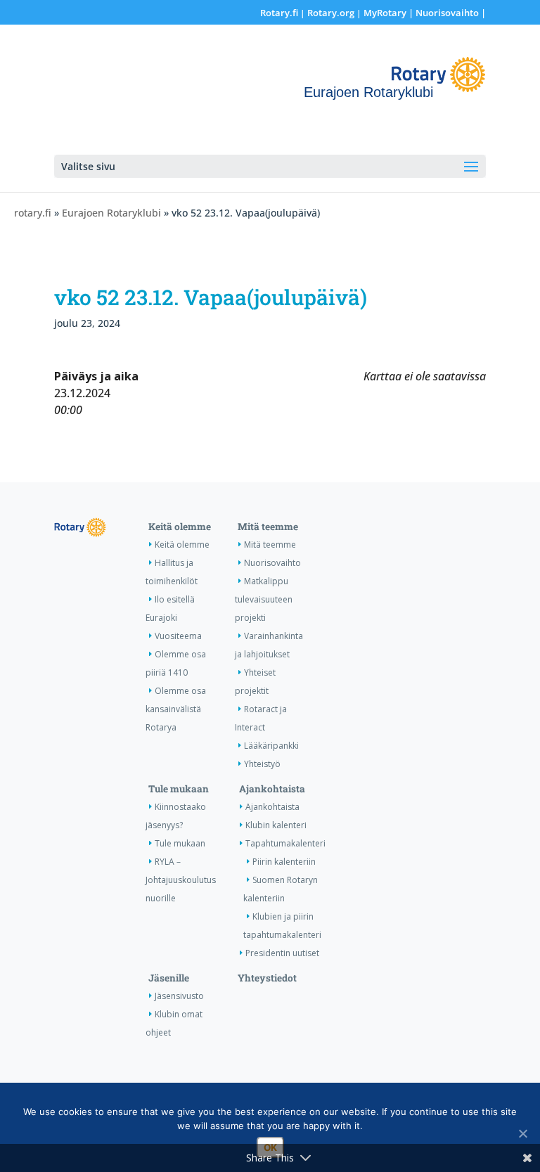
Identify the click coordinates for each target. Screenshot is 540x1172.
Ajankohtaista (272, 789)
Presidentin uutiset (282, 953)
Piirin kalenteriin (284, 862)
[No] (522, 1133)
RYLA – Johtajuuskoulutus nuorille (181, 880)
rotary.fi (32, 212)
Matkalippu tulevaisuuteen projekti (263, 599)
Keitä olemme (179, 526)
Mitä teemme (268, 526)
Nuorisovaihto (447, 12)
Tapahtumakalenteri (285, 843)
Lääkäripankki (271, 746)
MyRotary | (390, 12)
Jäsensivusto (179, 996)
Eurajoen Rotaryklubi (111, 212)
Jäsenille (168, 978)
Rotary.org (330, 12)
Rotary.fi (279, 12)
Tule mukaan (178, 789)
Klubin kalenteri (276, 825)
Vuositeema (178, 636)
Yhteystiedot (267, 978)
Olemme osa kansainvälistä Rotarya (176, 709)
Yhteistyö (262, 764)
